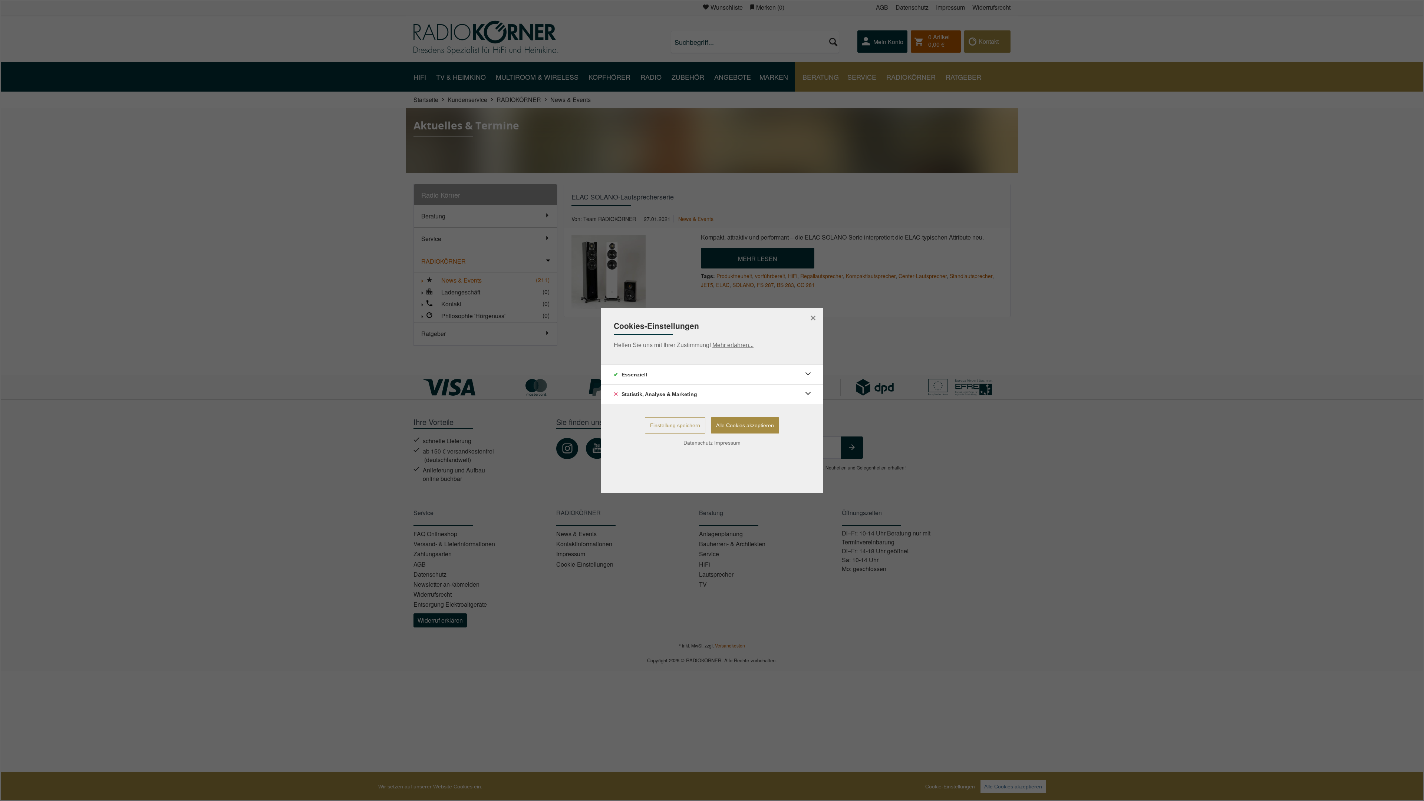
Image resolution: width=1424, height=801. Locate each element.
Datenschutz (698, 443)
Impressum (727, 443)
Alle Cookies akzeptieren (745, 425)
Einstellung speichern (675, 425)
